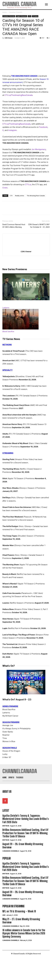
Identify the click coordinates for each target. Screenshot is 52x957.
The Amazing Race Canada (36, 195)
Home (4, 12)
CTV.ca (28, 184)
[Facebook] (4, 43)
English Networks (21, 16)
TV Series (35, 16)
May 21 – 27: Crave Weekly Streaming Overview (21, 920)
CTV (29, 16)
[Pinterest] (16, 43)
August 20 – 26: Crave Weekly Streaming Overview (22, 893)
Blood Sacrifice (8, 331)
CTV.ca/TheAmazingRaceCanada (18, 95)
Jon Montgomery (38, 149)
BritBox (5, 826)
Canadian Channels (15, 12)
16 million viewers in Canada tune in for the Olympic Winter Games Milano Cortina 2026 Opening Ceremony (23, 933)
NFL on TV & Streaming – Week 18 (19, 911)
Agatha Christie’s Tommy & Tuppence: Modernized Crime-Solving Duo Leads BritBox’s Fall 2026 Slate (25, 819)
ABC (4, 915)
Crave (4, 187)
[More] (27, 43)
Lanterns (5, 307)
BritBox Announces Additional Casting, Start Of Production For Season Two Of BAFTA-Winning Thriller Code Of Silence (25, 833)
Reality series (19, 195)
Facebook (43, 127)
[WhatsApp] (21, 43)
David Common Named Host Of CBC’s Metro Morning (13, 225)
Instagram (12, 130)
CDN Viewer (9, 38)
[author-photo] (26, 248)
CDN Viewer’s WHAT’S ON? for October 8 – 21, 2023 (39, 225)
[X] (10, 43)
